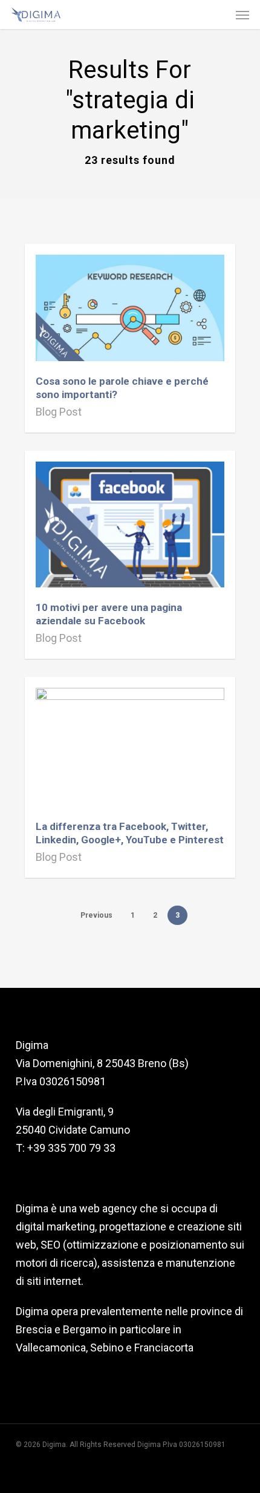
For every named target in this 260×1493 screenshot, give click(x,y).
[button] (242, 14)
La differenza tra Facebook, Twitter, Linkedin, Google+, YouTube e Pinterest (130, 833)
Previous (96, 915)
